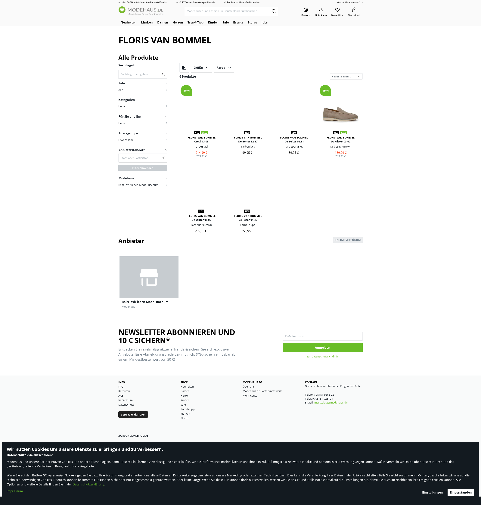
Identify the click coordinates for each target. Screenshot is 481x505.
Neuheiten (187, 386)
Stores (184, 418)
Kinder (185, 400)
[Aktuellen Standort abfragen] (163, 158)
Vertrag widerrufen (133, 414)
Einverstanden (461, 492)
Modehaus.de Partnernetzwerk (262, 391)
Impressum (15, 491)
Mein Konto (250, 395)
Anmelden (322, 347)
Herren (185, 395)
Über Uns (249, 386)
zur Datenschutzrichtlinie (323, 356)
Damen (185, 391)
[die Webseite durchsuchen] (273, 11)
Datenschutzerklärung (88, 484)
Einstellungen (432, 492)
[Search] (163, 74)
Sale (183, 404)
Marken (185, 413)
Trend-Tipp (188, 409)
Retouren (124, 391)
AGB (121, 395)
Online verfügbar (348, 240)
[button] (142, 123)
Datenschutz (126, 404)
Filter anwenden (142, 168)
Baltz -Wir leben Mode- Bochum (145, 302)
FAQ (120, 386)
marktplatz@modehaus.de (331, 402)
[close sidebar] (184, 67)
